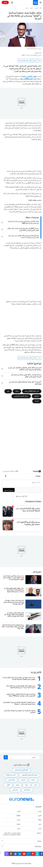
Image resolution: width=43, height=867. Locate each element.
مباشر (5, 2)
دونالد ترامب (11, 780)
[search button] (6, 757)
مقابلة (17, 391)
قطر (27, 8)
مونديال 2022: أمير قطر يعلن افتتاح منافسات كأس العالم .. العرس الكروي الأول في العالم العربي (23, 229)
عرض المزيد (38, 846)
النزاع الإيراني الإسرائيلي (21, 770)
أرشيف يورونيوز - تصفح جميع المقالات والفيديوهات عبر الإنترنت (11, 834)
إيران (35, 785)
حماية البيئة (27, 790)
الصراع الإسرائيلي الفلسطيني (29, 775)
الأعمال (39, 816)
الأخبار (36, 8)
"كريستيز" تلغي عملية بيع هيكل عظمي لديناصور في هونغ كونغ (25, 383)
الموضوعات (38, 807)
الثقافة (18, 824)
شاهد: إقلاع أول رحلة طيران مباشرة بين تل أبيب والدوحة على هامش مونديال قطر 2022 (23, 222)
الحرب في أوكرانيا (11, 775)
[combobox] (21, 757)
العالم (31, 8)
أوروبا (39, 811)
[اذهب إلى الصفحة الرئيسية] (35, 2)
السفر (40, 824)
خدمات (39, 841)
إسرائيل (36, 396)
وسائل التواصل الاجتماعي (21, 396)
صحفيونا (39, 833)
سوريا (17, 785)
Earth (18, 816)
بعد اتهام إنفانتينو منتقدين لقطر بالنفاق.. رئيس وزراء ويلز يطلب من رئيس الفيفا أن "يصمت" (23, 237)
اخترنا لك (37, 572)
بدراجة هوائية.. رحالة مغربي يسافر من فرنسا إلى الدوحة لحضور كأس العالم (26, 376)
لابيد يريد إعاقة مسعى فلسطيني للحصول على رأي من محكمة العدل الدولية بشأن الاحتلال (24, 369)
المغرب (8, 785)
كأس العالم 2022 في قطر (28, 79)
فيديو (39, 828)
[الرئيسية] (40, 8)
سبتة (26, 785)
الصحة (18, 820)
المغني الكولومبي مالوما (29, 76)
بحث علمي (15, 790)
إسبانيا (33, 780)
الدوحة (37, 401)
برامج (18, 828)
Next (39, 820)
